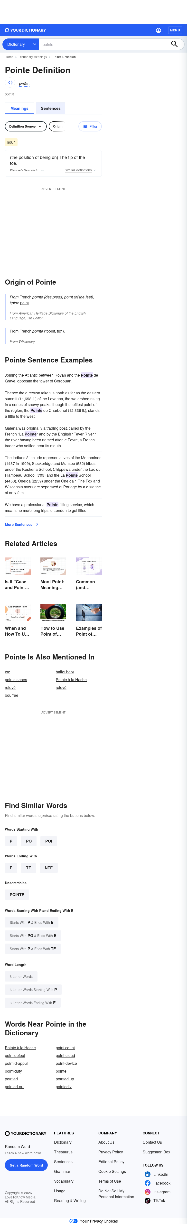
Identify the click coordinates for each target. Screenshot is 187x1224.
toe (7, 672)
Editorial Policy (111, 1161)
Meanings (19, 108)
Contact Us (152, 1142)
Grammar (62, 1171)
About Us (106, 1142)
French (25, 331)
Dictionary (16, 44)
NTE (49, 868)
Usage (59, 1191)
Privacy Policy (110, 1152)
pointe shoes (16, 679)
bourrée (11, 695)
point (24, 303)
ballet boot (65, 672)
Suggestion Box (156, 1152)
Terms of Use (109, 1181)
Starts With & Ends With (32, 922)
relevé (10, 687)
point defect (15, 1055)
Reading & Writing (70, 1200)
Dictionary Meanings (33, 57)
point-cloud (65, 1055)
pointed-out (14, 1086)
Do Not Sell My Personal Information (116, 1193)
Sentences (51, 108)
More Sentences (18, 524)
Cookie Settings (112, 1171)
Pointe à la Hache (71, 679)
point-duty (13, 1071)
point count (65, 1047)
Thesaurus (63, 1152)
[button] (158, 30)
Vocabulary (64, 1181)
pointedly (64, 1086)
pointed (11, 1079)
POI (48, 841)
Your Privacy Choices (99, 1221)
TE (28, 868)
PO (29, 841)
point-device (66, 1063)
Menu (175, 30)
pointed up (65, 1079)
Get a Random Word (26, 1165)
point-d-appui (16, 1063)
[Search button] (176, 44)
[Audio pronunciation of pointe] (10, 82)
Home (9, 57)
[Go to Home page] (25, 30)
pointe (17, 894)
